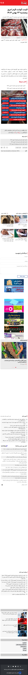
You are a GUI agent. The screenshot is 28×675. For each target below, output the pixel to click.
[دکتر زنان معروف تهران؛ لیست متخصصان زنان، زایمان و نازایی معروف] (22, 621)
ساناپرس (24, 648)
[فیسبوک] (4, 147)
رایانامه (26, 261)
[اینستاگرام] (17, 666)
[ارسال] (18, 38)
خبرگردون (24, 642)
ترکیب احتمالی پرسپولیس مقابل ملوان (17, 587)
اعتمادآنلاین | (24, 40)
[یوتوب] (12, 666)
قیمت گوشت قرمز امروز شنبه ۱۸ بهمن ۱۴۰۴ (18, 142)
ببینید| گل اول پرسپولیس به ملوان (18, 594)
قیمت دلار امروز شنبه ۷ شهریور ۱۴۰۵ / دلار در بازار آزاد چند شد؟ (13, 580)
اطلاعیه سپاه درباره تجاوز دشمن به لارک (17, 425)
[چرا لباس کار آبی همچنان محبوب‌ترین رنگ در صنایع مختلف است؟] (22, 634)
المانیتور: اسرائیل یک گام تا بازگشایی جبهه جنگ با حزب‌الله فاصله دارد (14, 441)
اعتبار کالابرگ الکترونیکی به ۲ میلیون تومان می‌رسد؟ (15, 437)
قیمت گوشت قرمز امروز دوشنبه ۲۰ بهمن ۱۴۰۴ (16, 88)
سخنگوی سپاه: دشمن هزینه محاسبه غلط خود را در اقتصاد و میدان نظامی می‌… (13, 420)
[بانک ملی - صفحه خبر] (14, 282)
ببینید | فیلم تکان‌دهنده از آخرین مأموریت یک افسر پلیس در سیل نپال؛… (13, 578)
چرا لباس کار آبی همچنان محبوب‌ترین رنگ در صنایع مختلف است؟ (9, 632)
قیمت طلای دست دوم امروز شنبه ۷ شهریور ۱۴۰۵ (15, 584)
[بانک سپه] (14, 315)
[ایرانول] (14, 322)
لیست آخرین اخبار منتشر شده (6, 416)
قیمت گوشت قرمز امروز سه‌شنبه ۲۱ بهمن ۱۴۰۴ (16, 85)
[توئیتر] (10, 666)
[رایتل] (14, 309)
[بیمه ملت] (14, 289)
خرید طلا (24, 650)
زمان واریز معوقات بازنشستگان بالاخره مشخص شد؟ (15, 586)
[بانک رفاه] (14, 336)
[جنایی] (14, 329)
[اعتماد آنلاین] (24, 3)
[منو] (3, 2)
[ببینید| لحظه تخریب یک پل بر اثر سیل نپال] (14, 350)
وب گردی (25, 610)
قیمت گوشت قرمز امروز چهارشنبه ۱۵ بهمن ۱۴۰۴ (18, 144)
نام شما (26, 256)
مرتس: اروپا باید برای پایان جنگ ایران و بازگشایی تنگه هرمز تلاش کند (13, 434)
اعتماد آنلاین (9, 669)
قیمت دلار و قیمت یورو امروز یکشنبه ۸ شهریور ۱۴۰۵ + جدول (13, 575)
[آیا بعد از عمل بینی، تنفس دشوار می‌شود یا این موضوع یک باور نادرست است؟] (22, 615)
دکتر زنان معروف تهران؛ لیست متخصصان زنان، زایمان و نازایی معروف (9, 619)
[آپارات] (8, 666)
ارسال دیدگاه (22, 276)
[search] (1, 2)
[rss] (20, 666)
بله (14, 132)
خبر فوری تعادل (23, 646)
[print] (17, 38)
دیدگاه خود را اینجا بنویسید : (21, 266)
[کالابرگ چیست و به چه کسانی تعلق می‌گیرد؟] (22, 627)
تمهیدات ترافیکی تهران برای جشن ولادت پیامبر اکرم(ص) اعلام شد (13, 591)
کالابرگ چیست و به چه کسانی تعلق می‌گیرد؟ (10, 625)
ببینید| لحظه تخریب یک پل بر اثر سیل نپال (16, 360)
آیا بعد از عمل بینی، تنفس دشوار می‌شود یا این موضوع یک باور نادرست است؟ (9, 613)
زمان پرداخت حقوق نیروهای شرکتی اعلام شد (16, 439)
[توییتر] (7, 147)
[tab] (15, 367)
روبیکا (19, 132)
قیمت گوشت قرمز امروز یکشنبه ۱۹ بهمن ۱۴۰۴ (18, 140)
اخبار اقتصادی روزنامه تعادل (21, 644)
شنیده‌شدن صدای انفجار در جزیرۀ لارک (18, 432)
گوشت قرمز (25, 147)
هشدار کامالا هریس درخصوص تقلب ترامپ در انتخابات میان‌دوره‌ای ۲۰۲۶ (14, 428)
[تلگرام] (2, 147)
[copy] (26, 151)
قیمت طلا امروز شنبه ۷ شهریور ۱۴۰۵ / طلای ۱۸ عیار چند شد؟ (13, 582)
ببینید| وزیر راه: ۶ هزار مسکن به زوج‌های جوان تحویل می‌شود (13, 430)
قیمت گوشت (18, 147)
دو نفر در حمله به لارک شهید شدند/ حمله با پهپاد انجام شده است (13, 423)
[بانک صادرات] (14, 302)
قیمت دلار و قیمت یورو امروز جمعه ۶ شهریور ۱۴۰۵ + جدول (13, 589)
